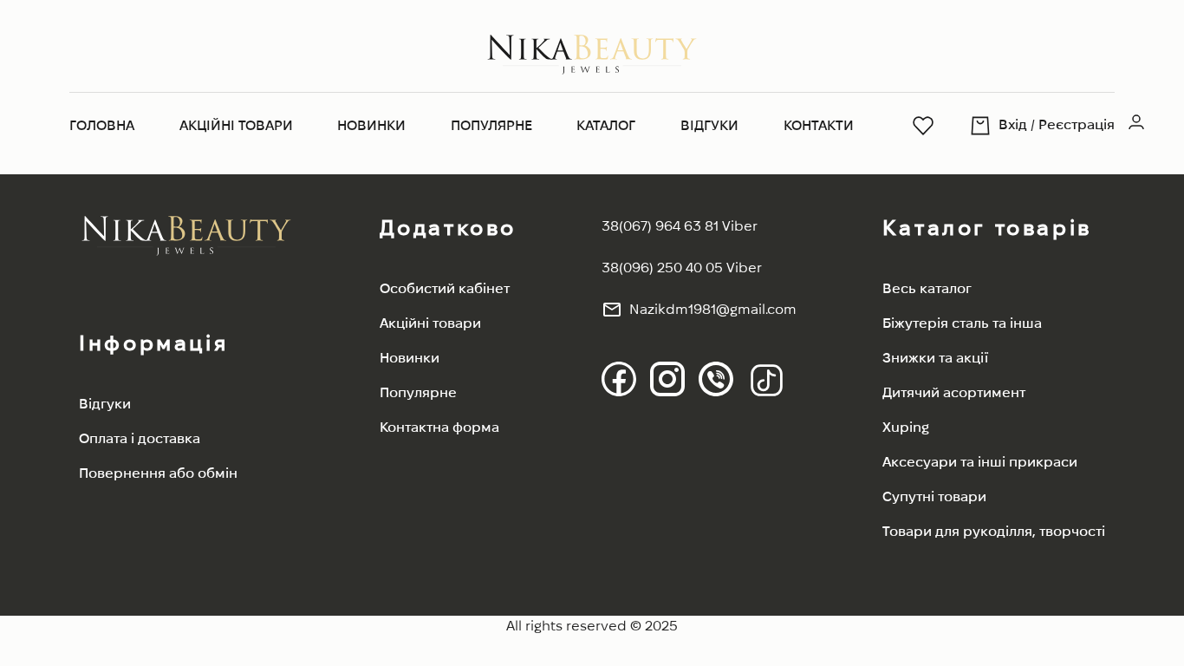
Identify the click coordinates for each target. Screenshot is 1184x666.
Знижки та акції (935, 357)
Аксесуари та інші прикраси (979, 461)
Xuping (905, 427)
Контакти (819, 125)
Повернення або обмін (158, 473)
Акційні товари (236, 125)
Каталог (605, 125)
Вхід (1013, 124)
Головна (101, 125)
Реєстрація (1076, 124)
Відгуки (709, 125)
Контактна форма (439, 427)
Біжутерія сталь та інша (962, 323)
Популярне (491, 125)
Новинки (371, 125)
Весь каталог (927, 288)
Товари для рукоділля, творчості (993, 531)
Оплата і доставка (139, 438)
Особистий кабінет (445, 288)
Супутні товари (934, 496)
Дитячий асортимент (953, 392)
